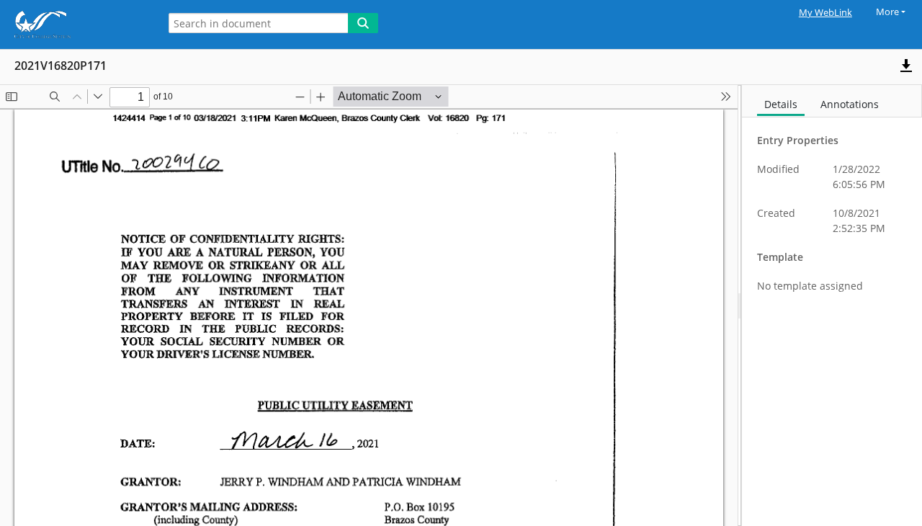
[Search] (363, 23)
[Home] (75, 24)
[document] (832, 305)
